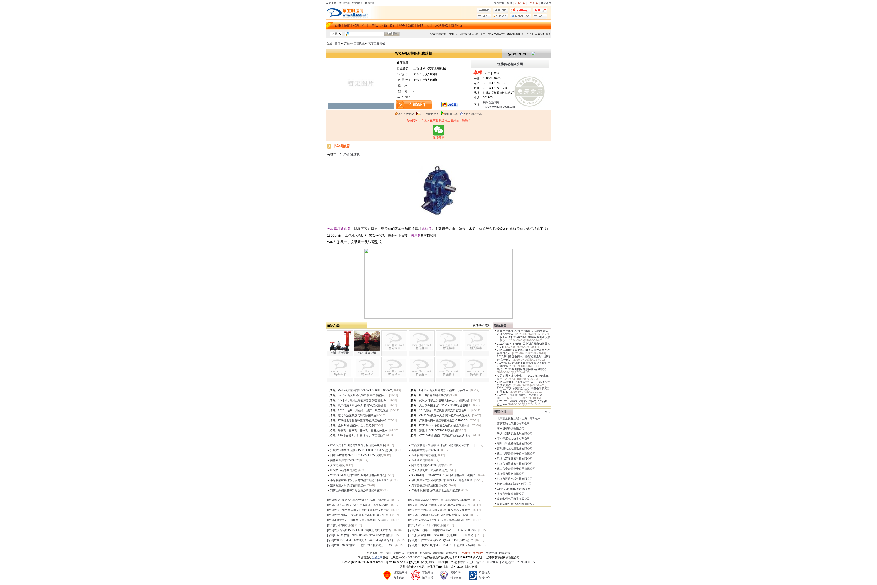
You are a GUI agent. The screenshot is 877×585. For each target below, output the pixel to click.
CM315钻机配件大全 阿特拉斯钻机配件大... (445, 415)
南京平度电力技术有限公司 (513, 438)
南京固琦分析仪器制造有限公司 (516, 503)
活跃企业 (500, 412)
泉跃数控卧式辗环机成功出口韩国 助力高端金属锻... (442, 480)
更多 (547, 411)
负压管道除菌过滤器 (423, 455)
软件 (393, 25)
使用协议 (398, 553)
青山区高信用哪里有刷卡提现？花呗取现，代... (443, 505)
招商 (347, 25)
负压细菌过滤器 (421, 460)
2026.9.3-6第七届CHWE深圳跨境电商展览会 (357, 475)
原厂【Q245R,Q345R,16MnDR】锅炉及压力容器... (446, 545)
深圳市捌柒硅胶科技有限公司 (515, 463)
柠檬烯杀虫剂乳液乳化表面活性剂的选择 (436, 490)
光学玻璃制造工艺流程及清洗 (429, 470)
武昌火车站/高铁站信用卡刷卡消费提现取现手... (444, 500)
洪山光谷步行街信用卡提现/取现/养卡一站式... (442, 515)
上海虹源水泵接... (340, 352)
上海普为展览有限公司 (510, 473)
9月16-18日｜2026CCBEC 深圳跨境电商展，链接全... (444, 475)
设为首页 (331, 3)
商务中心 (457, 25)
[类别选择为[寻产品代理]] (540, 11)
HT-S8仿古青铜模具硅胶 (434, 395)
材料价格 (441, 25)
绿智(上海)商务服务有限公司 (514, 483)
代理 (356, 25)
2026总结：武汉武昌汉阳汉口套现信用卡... (445, 410)
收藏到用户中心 (472, 114)
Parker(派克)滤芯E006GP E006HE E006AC (365, 390)
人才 (429, 25)
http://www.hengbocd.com (499, 106)
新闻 (411, 25)
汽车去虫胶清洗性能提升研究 (429, 485)
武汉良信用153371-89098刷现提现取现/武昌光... (364, 530)
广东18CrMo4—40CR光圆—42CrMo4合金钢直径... (365, 540)
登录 (509, 3)
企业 (365, 25)
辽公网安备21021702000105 (517, 562)
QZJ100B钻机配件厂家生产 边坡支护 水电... (446, 435)
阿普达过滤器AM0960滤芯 (427, 465)
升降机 (344, 154)
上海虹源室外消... (367, 352)
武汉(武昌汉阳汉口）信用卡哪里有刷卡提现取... (444, 520)
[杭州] (330, 525)
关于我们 (385, 553)
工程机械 (359, 43)
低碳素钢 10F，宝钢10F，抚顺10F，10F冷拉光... (445, 535)
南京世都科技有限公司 (510, 428)
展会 (402, 25)
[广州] (411, 535)
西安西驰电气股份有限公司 (513, 423)
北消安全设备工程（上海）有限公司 (519, 418)
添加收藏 (344, 3)
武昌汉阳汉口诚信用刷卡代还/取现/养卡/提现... (362, 515)
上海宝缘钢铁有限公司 (510, 493)
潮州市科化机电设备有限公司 (515, 443)
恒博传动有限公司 (510, 64)
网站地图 (357, 3)
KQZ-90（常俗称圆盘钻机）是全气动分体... (445, 425)
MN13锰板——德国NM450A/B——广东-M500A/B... (446, 530)
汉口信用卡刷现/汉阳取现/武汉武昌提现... (363, 405)
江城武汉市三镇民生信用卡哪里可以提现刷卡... (362, 520)
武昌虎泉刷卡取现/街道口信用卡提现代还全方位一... (442, 445)
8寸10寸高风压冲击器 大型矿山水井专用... (444, 390)
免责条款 (412, 553)
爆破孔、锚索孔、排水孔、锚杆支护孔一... (363, 430)
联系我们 (370, 3)
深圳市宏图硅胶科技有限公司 (515, 458)
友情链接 (451, 553)
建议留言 (545, 3)
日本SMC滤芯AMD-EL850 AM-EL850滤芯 (356, 455)
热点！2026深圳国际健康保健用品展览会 (522, 369)
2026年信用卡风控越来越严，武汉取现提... (364, 410)
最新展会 (500, 325)
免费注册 (499, 3)
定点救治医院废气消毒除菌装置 (357, 415)
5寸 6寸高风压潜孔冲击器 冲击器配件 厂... (363, 395)
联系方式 (504, 553)
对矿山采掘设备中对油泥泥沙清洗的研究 (355, 490)
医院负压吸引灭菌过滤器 (430, 525)
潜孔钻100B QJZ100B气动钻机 (438, 430)
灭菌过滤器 (337, 465)
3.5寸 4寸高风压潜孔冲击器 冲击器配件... (363, 400)
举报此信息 (451, 114)
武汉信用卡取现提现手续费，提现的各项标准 (357, 445)
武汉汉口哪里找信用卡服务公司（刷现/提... (445, 400)
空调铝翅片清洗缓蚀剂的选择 (348, 485)
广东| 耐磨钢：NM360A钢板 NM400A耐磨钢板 (362, 535)
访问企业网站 (491, 102)
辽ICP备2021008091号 (483, 562)
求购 (383, 25)
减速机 (355, 154)
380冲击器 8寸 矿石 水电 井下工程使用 (362, 435)
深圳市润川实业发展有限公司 (515, 433)
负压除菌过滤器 (343, 525)
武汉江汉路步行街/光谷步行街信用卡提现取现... (362, 500)
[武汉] (330, 500)
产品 (374, 25)
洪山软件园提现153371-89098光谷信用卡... (446, 405)
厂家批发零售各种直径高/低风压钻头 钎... (363, 420)
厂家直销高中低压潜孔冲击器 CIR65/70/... (444, 420)
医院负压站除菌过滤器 (344, 470)
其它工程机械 (376, 43)
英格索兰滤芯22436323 (344, 460)
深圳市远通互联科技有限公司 (515, 478)
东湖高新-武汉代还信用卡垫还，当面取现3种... (362, 505)
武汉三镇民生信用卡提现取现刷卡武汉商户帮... (362, 510)
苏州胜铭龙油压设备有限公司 (515, 448)
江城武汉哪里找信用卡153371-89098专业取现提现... (362, 450)
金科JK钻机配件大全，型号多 (356, 425)
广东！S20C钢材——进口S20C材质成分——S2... (364, 545)
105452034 (415, 557)
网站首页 (372, 553)
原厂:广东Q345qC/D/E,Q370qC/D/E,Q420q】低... (445, 540)
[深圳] (411, 530)
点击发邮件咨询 (429, 114)
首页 (338, 25)
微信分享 (438, 137)
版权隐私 (425, 553)
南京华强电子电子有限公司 (513, 498)
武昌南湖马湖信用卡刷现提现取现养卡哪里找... (443, 510)
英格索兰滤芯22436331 (426, 450)
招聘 (420, 25)
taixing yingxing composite (513, 488)
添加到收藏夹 (406, 114)
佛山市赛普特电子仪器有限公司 (516, 453)
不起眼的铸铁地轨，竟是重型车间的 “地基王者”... (360, 480)
